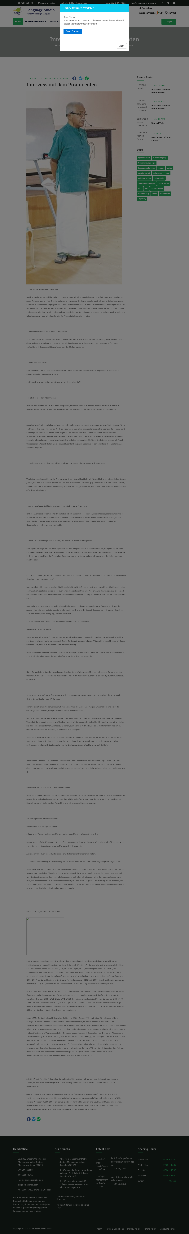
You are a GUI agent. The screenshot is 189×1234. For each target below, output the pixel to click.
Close (121, 45)
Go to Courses (73, 31)
